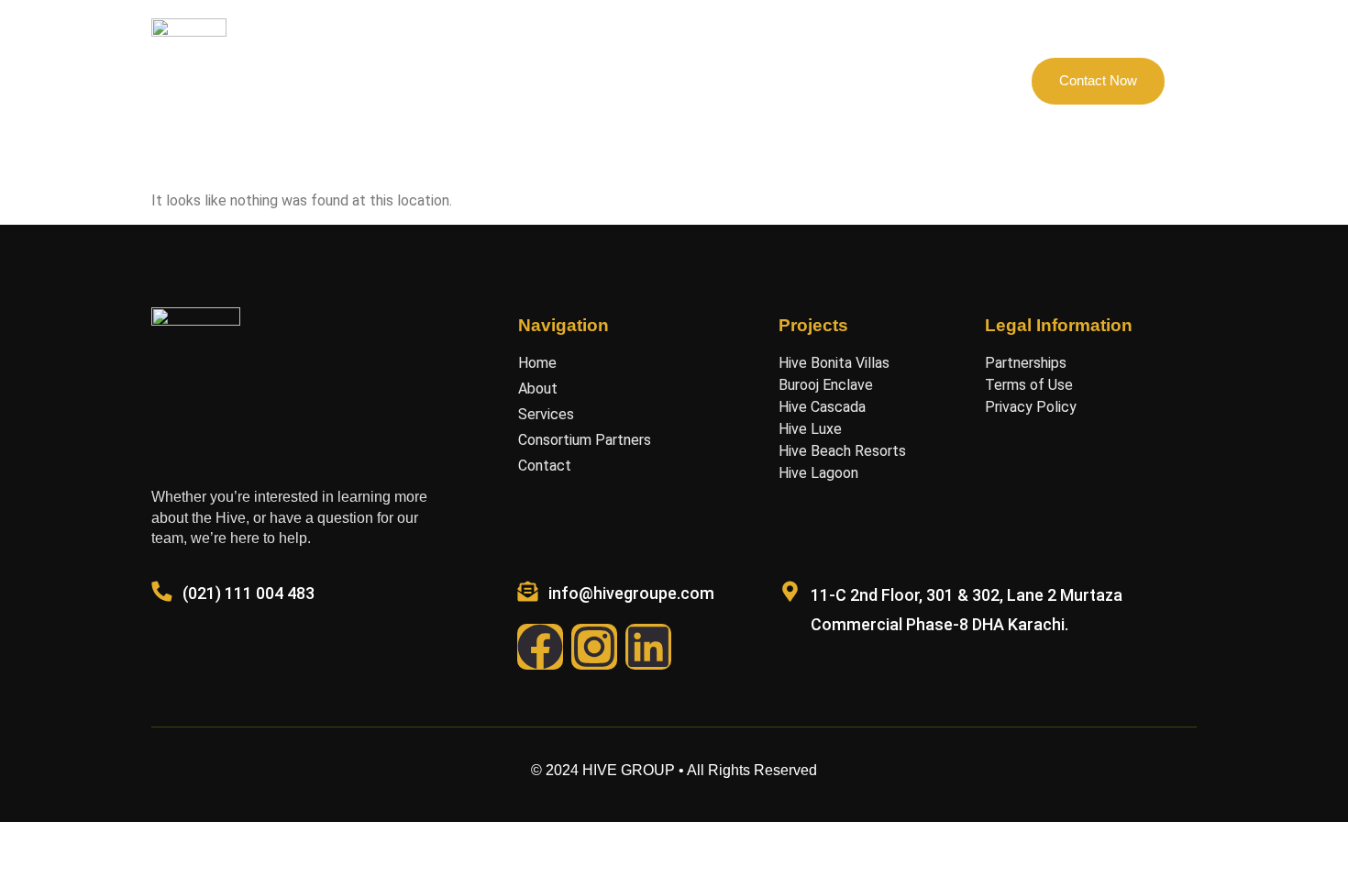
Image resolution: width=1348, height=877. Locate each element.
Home (396, 80)
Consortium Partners (664, 80)
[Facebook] (540, 647)
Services (786, 80)
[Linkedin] (648, 647)
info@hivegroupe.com (631, 593)
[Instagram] (594, 647)
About (467, 80)
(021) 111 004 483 (248, 593)
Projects (544, 80)
